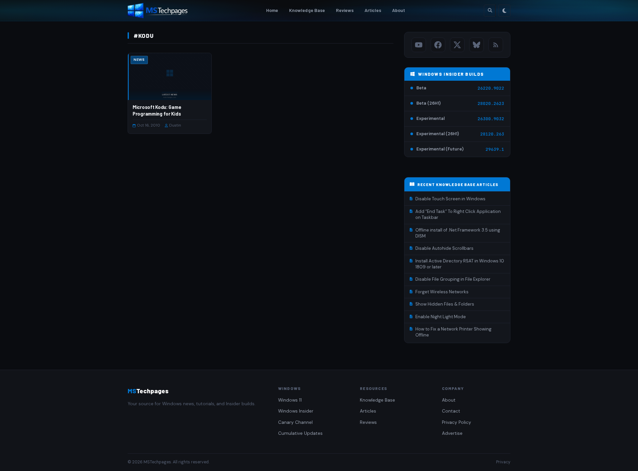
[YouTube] (418, 45)
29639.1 (494, 149)
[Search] (490, 11)
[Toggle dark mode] (504, 11)
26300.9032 (491, 119)
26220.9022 (491, 88)
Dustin (175, 125)
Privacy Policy (456, 422)
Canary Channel (295, 422)
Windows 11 (290, 400)
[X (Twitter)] (457, 45)
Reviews (345, 10)
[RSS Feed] (495, 45)
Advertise (452, 433)
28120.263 (492, 134)
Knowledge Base (307, 10)
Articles (373, 10)
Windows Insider (295, 411)
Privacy (503, 462)
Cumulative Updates (300, 433)
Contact (451, 411)
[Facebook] (438, 45)
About (398, 10)
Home (272, 10)
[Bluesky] (476, 45)
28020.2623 (491, 103)
